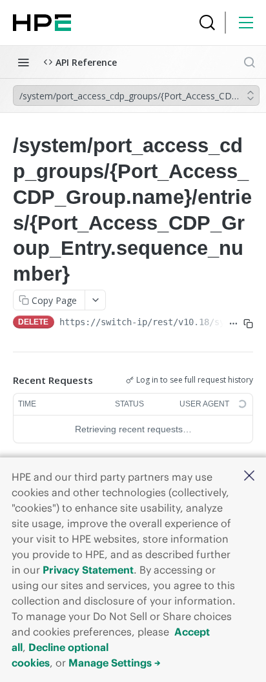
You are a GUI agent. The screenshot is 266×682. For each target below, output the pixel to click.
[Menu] (246, 22)
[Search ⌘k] (249, 62)
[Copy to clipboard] (248, 323)
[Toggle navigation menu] (23, 62)
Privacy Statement (88, 569)
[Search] (207, 22)
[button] (249, 476)
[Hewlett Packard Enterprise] (42, 22)
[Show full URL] (233, 323)
